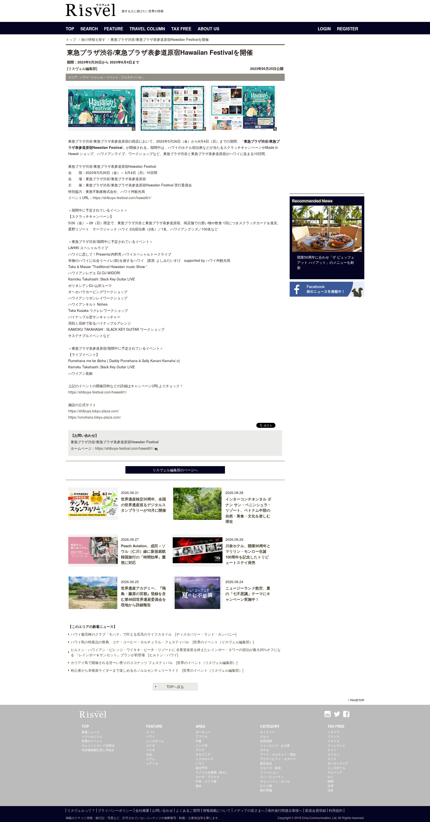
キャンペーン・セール (275, 781)
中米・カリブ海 (206, 781)
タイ (330, 776)
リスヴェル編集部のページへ (175, 469)
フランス (333, 736)
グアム (150, 759)
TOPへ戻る (175, 686)
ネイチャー (267, 732)
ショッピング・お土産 (275, 745)
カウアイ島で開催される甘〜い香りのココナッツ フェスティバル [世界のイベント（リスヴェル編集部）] (154, 662)
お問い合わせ (162, 810)
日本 (330, 790)
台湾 (330, 785)
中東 (199, 741)
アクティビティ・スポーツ (278, 759)
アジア (200, 750)
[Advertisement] (327, 119)
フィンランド (336, 745)
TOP (70, 29)
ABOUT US (208, 29)
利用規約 (336, 810)
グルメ (264, 736)
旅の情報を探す (93, 39)
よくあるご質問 (188, 810)
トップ (71, 39)
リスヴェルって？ (81, 810)
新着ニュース (91, 732)
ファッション (269, 772)
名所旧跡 (266, 741)
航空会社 (266, 763)
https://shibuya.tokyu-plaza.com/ (93, 410)
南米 (199, 785)
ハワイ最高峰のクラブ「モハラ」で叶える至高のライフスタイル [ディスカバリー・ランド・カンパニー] (153, 634)
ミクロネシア (205, 759)
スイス (331, 759)
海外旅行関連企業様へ (285, 810)
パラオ (150, 750)
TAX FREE (181, 29)
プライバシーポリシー (115, 810)
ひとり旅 (266, 785)
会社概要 (142, 810)
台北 (149, 754)
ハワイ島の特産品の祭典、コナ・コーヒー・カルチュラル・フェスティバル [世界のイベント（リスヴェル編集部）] (162, 641)
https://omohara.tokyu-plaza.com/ (94, 417)
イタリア (333, 732)
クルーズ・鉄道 (270, 768)
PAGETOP (357, 700)
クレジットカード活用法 (98, 745)
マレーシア (334, 772)
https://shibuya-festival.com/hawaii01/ (122, 197)
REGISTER (347, 29)
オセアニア (203, 754)
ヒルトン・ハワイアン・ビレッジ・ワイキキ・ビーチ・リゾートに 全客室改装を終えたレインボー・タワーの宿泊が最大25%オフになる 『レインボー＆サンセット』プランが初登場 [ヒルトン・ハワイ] (176, 652)
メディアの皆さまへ (249, 810)
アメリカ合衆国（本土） (212, 772)
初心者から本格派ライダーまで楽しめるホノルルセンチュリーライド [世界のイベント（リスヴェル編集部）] (157, 670)
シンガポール (155, 741)
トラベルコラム (92, 736)
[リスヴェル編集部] (82, 68)
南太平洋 (202, 768)
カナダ (150, 745)
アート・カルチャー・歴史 (278, 754)
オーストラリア (337, 763)
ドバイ (150, 732)
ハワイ (150, 736)
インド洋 (202, 745)
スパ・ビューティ (272, 776)
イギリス (333, 741)
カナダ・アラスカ (207, 776)
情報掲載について (217, 810)
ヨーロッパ (203, 732)
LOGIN (324, 29)
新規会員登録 (315, 810)
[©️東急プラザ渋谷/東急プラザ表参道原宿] (101, 128)
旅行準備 (266, 790)
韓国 (330, 781)
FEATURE (113, 29)
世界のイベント (92, 741)
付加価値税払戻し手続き (98, 750)
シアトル (152, 763)
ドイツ (331, 750)
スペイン (333, 754)
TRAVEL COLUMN (147, 29)
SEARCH (89, 29)
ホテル (264, 750)
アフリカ (202, 736)
